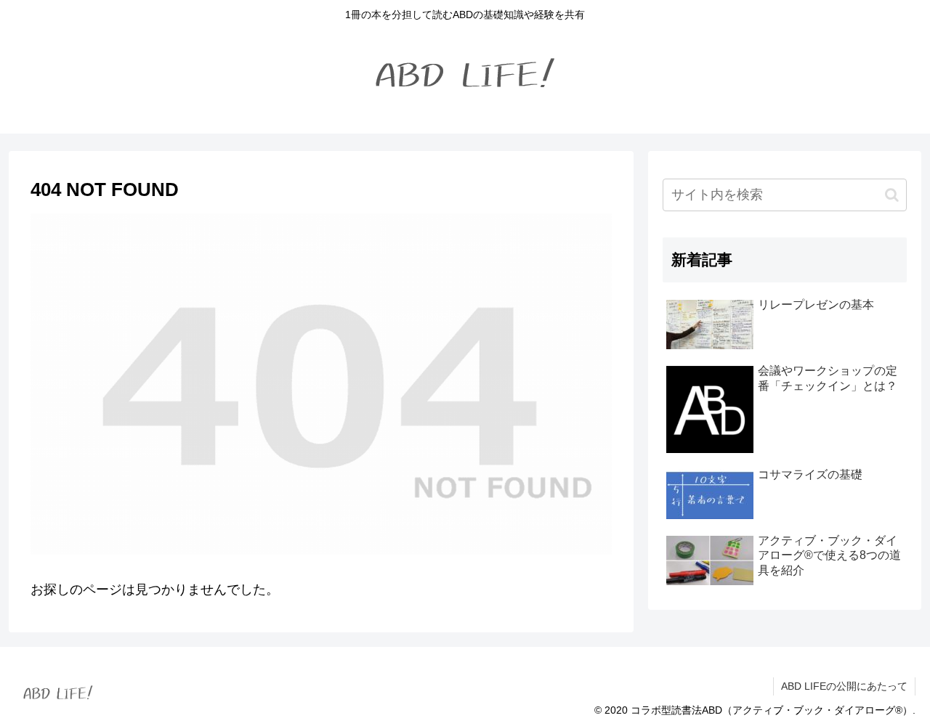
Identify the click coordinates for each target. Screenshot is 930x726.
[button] (892, 195)
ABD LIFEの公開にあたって (844, 686)
